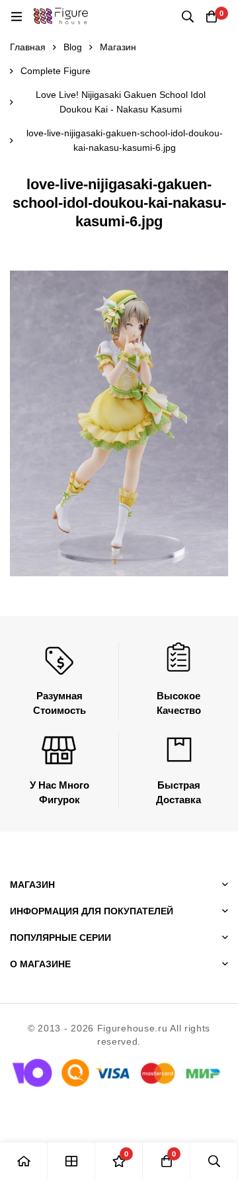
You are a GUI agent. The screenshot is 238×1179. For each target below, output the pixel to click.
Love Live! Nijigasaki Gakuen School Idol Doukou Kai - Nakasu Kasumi (121, 101)
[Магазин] (71, 1161)
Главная (28, 47)
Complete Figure (55, 71)
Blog (72, 47)
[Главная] (24, 1161)
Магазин (118, 47)
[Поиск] (188, 16)
